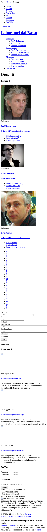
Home (9, 2)
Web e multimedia (13, 188)
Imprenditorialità (12, 138)
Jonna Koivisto (7, 173)
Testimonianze (11, 48)
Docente (4, 336)
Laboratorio (5, 324)
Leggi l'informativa (8, 525)
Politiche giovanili (13, 140)
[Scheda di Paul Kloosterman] (16, 119)
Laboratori (10, 39)
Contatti (9, 18)
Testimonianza (6, 329)
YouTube (9, 22)
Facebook (10, 20)
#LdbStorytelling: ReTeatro (11, 378)
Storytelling (10, 13)
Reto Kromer (6, 233)
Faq (7, 15)
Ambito (4, 317)
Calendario (5, 26)
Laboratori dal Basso (19, 32)
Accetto (38, 530)
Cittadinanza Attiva (13, 136)
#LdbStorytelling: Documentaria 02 (13, 450)
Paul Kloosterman (8, 126)
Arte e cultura (11, 243)
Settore (4, 312)
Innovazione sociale (8, 178)
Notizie (9, 11)
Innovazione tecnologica (15, 183)
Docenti (9, 9)
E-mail (3, 484)
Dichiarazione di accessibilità (19, 516)
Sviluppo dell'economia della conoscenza (15, 131)
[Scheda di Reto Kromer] (18, 226)
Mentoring (10, 57)
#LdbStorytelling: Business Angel (12, 414)
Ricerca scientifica (13, 186)
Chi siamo (10, 6)
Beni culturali (11, 245)
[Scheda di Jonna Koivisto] (12, 166)
